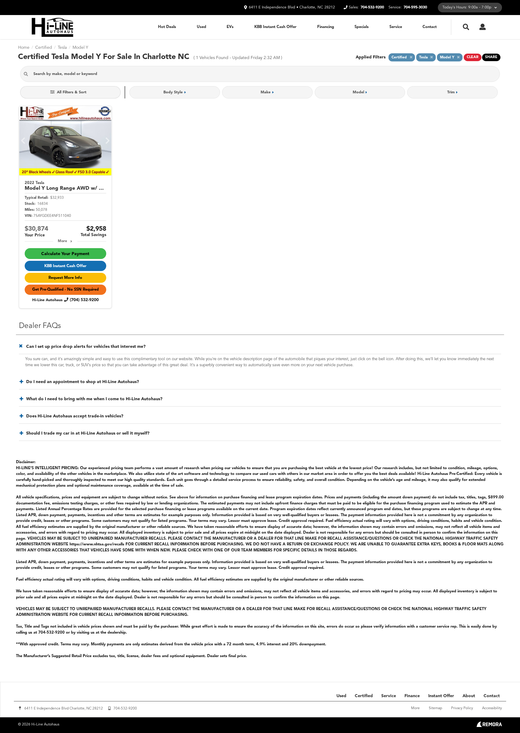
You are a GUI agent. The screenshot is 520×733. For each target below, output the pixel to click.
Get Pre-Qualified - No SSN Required (65, 290)
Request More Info (65, 278)
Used (201, 27)
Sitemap (435, 708)
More (62, 241)
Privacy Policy (462, 708)
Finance (412, 696)
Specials (361, 27)
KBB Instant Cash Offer (275, 27)
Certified (364, 696)
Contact (429, 27)
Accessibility (492, 708)
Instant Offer (441, 696)
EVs (230, 27)
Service (395, 27)
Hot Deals (167, 27)
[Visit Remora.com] (489, 726)
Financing (325, 27)
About (469, 696)
